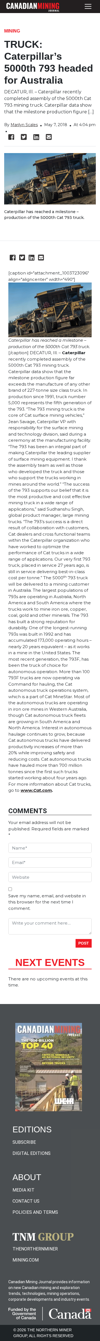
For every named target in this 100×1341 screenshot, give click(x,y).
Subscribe (24, 1142)
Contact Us (25, 1201)
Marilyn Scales (24, 124)
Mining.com (25, 1260)
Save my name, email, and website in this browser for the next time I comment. (47, 902)
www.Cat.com (36, 790)
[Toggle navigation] (88, 6)
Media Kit (23, 1190)
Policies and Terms (35, 1212)
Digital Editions (31, 1153)
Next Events (50, 962)
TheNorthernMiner (35, 1249)
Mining (12, 31)
